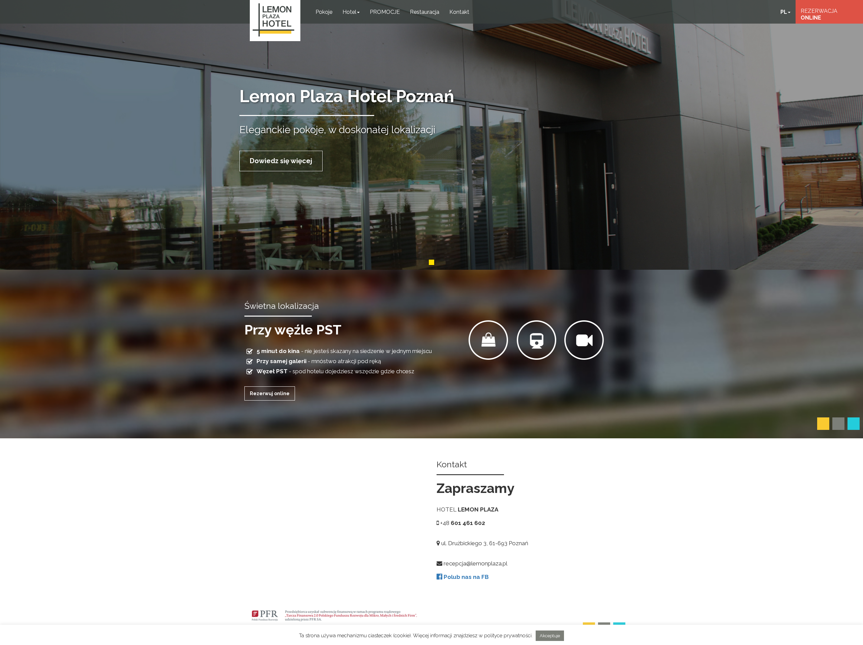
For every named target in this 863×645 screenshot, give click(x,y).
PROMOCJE (385, 12)
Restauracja (424, 12)
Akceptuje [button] (550, 635)
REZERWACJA (819, 14)
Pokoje (324, 12)
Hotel (349, 12)
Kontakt (459, 12)
